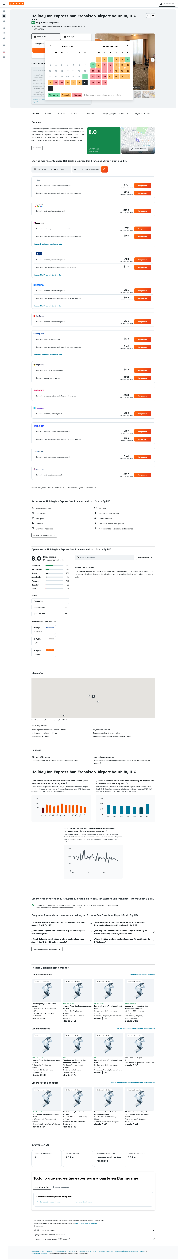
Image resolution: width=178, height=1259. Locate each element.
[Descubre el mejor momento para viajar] (4, 38)
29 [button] (79, 82)
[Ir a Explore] (4, 28)
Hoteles (50, 1251)
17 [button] (50, 76)
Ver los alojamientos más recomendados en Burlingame (133, 1082)
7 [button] (73, 65)
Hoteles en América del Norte (65, 1251)
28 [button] (73, 82)
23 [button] (85, 76)
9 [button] (85, 65)
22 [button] (79, 76)
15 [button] (79, 71)
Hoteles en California (105, 1251)
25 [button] (56, 82)
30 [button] (85, 82)
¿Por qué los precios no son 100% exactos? (52, 1239)
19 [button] (62, 76)
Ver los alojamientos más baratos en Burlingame (136, 1028)
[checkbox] (43, 630)
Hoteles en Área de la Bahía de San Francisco (130, 1251)
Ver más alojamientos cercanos (142, 974)
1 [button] (79, 59)
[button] (4, 3)
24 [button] (50, 82)
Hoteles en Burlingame (83, 1202)
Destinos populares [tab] (61, 1187)
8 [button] (79, 65)
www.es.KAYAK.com (37, 1251)
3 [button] (50, 65)
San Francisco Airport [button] (133, 1058)
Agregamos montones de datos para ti (50, 1234)
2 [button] (85, 59)
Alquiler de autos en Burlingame (49, 1202)
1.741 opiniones (53, 22)
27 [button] (68, 82)
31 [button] (50, 88)
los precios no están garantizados (86, 1223)
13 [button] (68, 71)
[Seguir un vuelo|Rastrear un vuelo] (4, 33)
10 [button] (50, 71)
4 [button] (56, 65)
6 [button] (67, 65)
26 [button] (62, 82)
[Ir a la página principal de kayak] (16, 3)
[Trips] (4, 45)
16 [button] (85, 71)
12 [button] (62, 71)
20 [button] (67, 76)
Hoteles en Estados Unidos (87, 1251)
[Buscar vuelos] (4, 11)
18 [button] (56, 76)
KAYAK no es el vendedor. (44, 1230)
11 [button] (56, 71)
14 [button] (73, 71)
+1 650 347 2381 (38, 29)
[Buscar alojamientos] (4, 16)
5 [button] (61, 65)
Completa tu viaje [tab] (42, 1187)
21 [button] (73, 76)
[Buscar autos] (4, 21)
